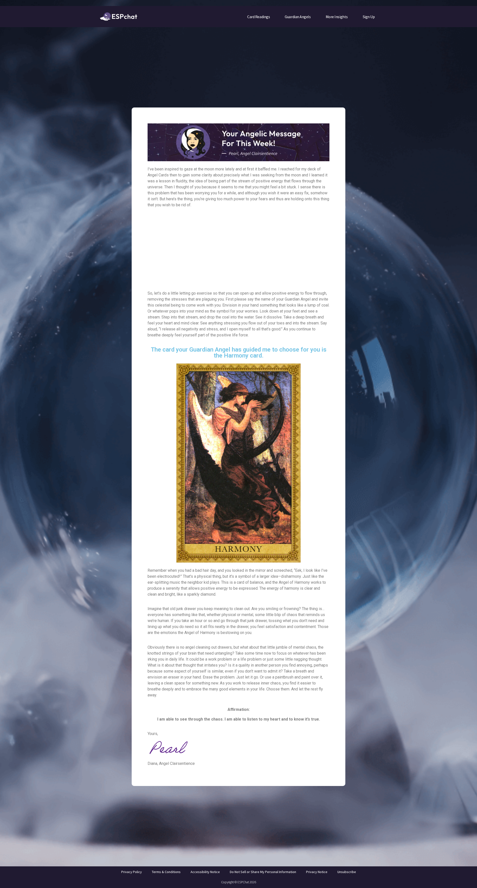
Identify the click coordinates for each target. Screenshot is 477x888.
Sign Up (369, 16)
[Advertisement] (238, 64)
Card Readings (258, 16)
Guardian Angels (298, 16)
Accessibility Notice (205, 872)
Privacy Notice (316, 872)
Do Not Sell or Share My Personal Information (263, 872)
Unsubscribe (346, 872)
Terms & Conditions (166, 872)
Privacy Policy (131, 872)
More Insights (337, 16)
